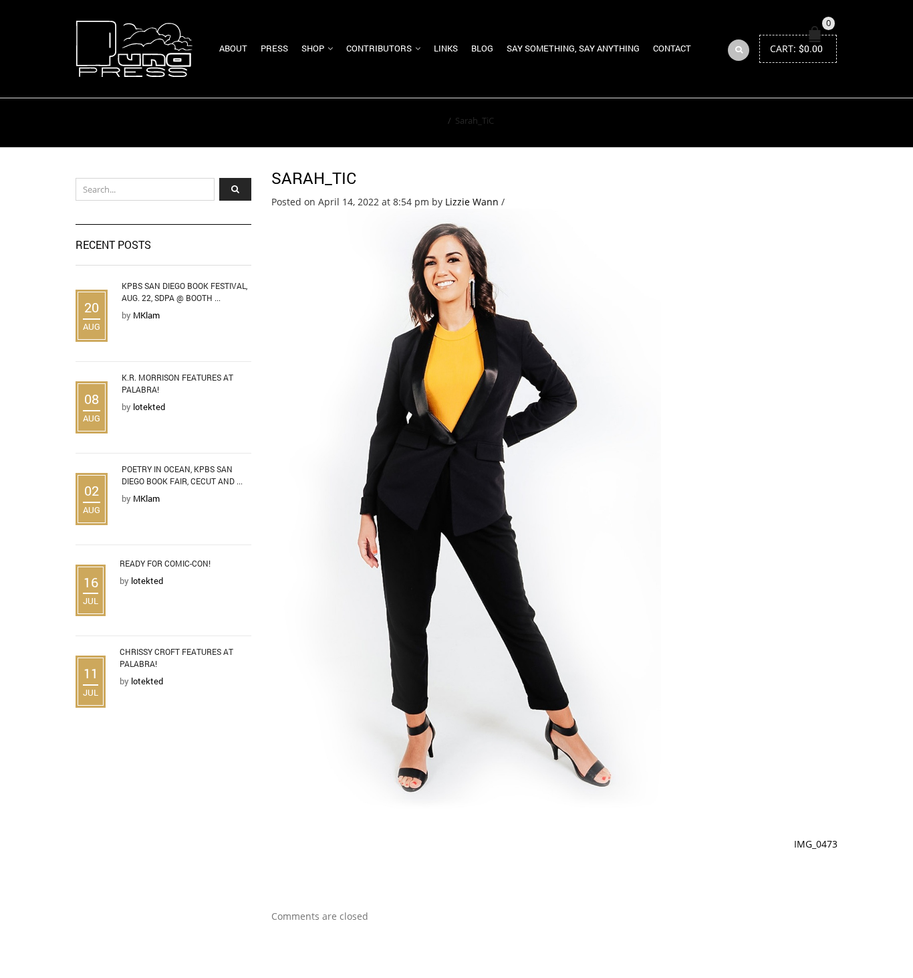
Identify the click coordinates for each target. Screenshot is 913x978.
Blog (482, 48)
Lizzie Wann (472, 201)
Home (431, 120)
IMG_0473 (815, 844)
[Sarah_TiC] (466, 508)
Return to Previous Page (776, 123)
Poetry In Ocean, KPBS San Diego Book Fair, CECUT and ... (182, 475)
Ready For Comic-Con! (165, 563)
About (233, 48)
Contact (672, 48)
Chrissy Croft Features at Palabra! (176, 657)
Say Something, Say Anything (573, 48)
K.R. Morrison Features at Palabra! (177, 383)
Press (274, 48)
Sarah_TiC (313, 178)
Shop (312, 48)
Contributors (379, 48)
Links (446, 48)
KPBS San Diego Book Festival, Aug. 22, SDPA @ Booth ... (184, 291)
